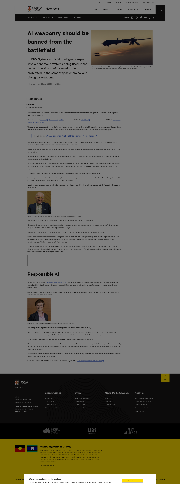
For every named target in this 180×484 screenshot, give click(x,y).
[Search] (160, 9)
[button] (165, 378)
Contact (77, 18)
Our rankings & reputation (144, 398)
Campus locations (141, 405)
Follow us (19, 479)
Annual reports (63, 18)
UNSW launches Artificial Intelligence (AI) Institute (71, 136)
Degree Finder (80, 401)
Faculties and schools (143, 401)
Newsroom (108, 398)
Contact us (48, 398)
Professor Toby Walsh (56, 120)
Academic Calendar (81, 408)
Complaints (161, 479)
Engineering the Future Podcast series (91, 361)
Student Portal (80, 405)
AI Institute (86, 120)
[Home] (35, 9)
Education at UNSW (51, 408)
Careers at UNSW (50, 405)
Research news (110, 405)
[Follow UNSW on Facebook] (141, 17)
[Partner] (51, 9)
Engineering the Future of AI (56, 282)
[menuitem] (95, 9)
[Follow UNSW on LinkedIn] (132, 17)
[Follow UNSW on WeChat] (145, 17)
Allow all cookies (132, 481)
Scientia (44, 120)
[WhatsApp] (154, 17)
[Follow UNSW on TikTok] (149, 17)
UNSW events (109, 401)
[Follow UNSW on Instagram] (137, 17)
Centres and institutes (143, 408)
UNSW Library (139, 411)
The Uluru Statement (47, 466)
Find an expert (47, 18)
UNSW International (81, 398)
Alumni (47, 411)
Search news (32, 18)
